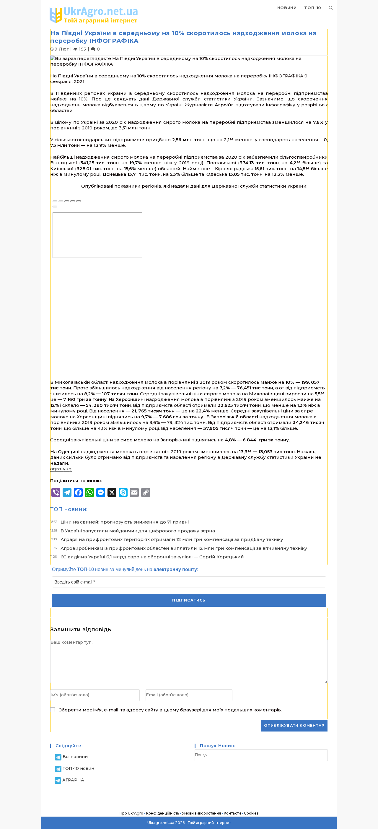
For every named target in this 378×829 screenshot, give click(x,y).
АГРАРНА (73, 780)
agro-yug (61, 469)
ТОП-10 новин (78, 768)
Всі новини (75, 756)
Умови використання (201, 813)
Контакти (232, 813)
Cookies (251, 813)
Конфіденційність (162, 813)
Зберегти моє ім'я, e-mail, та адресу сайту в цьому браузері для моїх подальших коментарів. (170, 710)
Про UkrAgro (131, 813)
